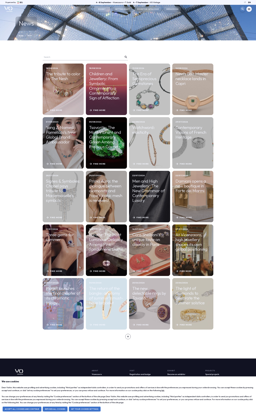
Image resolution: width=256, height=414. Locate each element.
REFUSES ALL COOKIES (55, 409)
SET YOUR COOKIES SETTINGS (84, 409)
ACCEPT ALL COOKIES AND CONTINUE (22, 409)
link (162, 390)
